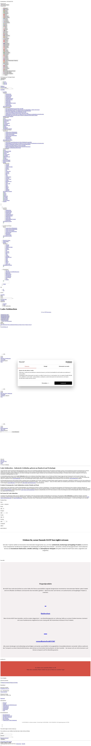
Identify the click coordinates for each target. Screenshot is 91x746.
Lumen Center (8, 179)
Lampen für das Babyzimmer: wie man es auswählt (15, 145)
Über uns (7, 270)
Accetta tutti (63, 383)
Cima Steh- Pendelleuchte (5, 358)
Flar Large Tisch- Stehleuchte (6, 393)
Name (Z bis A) (22, 324)
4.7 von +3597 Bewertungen (46, 312)
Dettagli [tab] (45, 366)
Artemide (7, 164)
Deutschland (6, 17)
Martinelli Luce (8, 181)
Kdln (6, 174)
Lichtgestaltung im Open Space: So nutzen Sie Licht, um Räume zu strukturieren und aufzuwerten (24, 114)
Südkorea (6, 64)
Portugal (6, 50)
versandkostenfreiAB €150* (45, 641)
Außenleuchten (8, 105)
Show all (6, 326)
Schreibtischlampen (9, 98)
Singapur (6, 56)
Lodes (6, 175)
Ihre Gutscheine (6, 719)
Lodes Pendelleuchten (73, 478)
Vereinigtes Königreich (8, 73)
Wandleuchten (8, 94)
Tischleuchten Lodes (4, 318)
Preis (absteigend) (4, 324)
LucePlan (7, 178)
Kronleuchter (8, 104)
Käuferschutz (45, 613)
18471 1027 (2, 429)
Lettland (6, 34)
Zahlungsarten (8, 275)
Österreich (6, 47)
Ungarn (5, 69)
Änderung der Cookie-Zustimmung (10, 720)
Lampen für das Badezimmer (11, 135)
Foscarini (7, 172)
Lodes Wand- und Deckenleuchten (29, 482)
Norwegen (6, 46)
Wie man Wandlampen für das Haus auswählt (14, 108)
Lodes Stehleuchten (7, 489)
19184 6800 (2, 394)
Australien (6, 9)
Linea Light (7, 183)
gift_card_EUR (3, 461)
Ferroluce (7, 169)
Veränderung (3, 78)
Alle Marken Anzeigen (7, 128)
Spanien (6, 61)
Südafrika (6, 63)
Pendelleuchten (8, 96)
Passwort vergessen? (4, 738)
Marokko (6, 40)
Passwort (2, 735)
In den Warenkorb (15, 431)
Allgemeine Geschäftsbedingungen (12, 271)
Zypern (5, 74)
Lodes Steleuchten (11, 482)
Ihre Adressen (5, 718)
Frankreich (6, 21)
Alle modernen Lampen (7, 139)
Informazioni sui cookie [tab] (64, 366)
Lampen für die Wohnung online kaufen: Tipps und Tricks (16, 113)
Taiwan (5, 65)
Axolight (7, 165)
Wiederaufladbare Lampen (10, 103)
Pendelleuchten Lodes (5, 317)
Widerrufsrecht (8, 274)
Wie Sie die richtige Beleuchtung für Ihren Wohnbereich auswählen (18, 142)
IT (5, 81)
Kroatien (6, 31)
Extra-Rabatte (8, 277)
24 (2, 326)
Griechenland (6, 22)
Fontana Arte (8, 171)
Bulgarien (6, 13)
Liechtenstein (6, 35)
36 (3, 326)
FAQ (6, 278)
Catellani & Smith (8, 166)
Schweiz (6, 55)
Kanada (5, 29)
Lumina (6, 180)
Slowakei (6, 57)
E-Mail (1, 733)
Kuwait (5, 33)
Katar (5, 30)
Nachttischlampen (8, 99)
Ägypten (6, 8)
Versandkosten (8, 276)
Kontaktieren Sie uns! (4, 688)
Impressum (2, 698)
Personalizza (44, 383)
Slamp (6, 185)
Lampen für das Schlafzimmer (11, 133)
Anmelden (2, 294)
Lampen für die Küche (9, 134)
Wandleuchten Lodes (4, 314)
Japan (5, 27)
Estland (5, 18)
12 (1, 326)
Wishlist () (2, 86)
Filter (2, 322)
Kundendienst (3, 1)
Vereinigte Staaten (7, 72)
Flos (6, 170)
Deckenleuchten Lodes (5, 316)
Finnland (6, 20)
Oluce (6, 184)
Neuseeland (6, 43)
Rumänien (6, 51)
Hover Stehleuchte (4, 428)
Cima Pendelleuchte (16, 478)
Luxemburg (6, 38)
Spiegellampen (8, 136)
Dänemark (6, 16)
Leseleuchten (8, 101)
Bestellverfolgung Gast (7, 715)
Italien (5, 26)
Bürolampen (7, 137)
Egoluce (7, 167)
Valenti (6, 188)
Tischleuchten (8, 97)
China (5, 14)
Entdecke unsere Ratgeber (8, 116)
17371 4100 (2, 359)
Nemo (6, 182)
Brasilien (6, 12)
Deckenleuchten (8, 95)
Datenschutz (7, 272)
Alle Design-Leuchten (7, 106)
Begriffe (23, 743)
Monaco (6, 42)
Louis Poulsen (8, 176)
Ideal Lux (7, 173)
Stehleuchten (7, 100)
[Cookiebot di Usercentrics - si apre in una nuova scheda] (66, 362)
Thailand (6, 67)
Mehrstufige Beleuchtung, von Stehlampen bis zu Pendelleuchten (18, 110)
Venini (6, 262)
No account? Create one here (6, 741)
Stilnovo (7, 186)
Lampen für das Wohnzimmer (11, 132)
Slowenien (6, 59)
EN (6, 82)
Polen (5, 48)
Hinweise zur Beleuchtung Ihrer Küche (13, 147)
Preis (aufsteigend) (11, 324)
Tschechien (6, 68)
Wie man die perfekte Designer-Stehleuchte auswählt (15, 111)
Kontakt (7, 279)
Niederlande (6, 44)
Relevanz (17, 324)
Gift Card (2, 460)
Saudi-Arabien (7, 52)
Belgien (5, 10)
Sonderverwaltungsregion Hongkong (11, 60)
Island (5, 25)
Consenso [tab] (27, 366)
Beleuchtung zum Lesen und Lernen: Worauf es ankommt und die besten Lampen (21, 115)
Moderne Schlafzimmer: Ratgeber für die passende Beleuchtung (17, 144)
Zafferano (7, 190)
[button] (7, 129)
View (1, 361)
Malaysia (6, 39)
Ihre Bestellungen (6, 714)
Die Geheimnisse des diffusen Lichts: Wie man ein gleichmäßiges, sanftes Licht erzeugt (22, 109)
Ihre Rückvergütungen (7, 717)
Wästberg (7, 189)
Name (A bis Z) (28, 324)
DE (6, 84)
